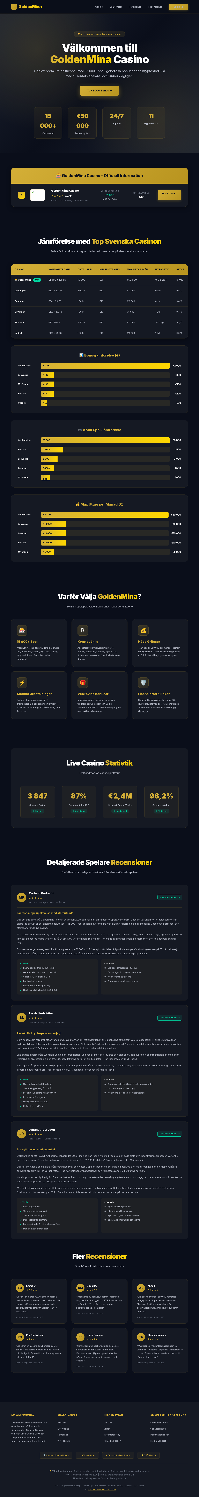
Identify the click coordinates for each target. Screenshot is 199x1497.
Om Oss (108, 1422)
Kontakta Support (112, 1440)
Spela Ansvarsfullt (159, 1422)
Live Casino (63, 1428)
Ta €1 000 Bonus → (99, 90)
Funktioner (135, 6)
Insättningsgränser (159, 1434)
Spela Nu (178, 6)
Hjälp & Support (158, 1440)
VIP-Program (63, 1440)
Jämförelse (116, 6)
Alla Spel (61, 1422)
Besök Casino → (169, 195)
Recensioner (155, 6)
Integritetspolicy (112, 1434)
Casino (99, 6)
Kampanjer (62, 1434)
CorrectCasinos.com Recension (102, 1490)
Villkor (107, 1428)
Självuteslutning (158, 1428)
